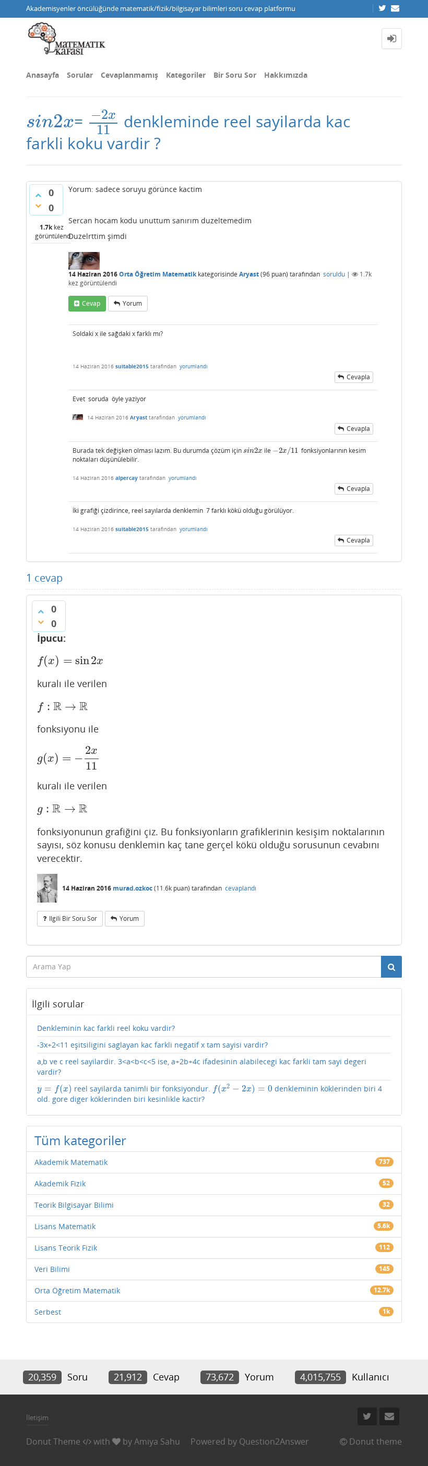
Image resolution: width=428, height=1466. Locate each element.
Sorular (80, 75)
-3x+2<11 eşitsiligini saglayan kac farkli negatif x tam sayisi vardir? (152, 1045)
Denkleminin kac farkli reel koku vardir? (106, 1028)
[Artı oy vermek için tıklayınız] (38, 195)
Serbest (47, 1312)
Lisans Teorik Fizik (65, 1248)
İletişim (37, 1417)
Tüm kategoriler (80, 1140)
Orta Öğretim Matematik (157, 274)
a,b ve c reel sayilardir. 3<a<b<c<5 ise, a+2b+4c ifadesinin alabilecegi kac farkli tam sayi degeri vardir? (201, 1066)
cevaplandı (240, 888)
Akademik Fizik (60, 1183)
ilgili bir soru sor (73, 918)
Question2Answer (274, 1441)
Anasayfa (42, 75)
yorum (132, 303)
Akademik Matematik (71, 1162)
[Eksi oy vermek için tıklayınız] (38, 205)
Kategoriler (186, 75)
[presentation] (50, 121)
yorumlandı (194, 366)
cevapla (358, 376)
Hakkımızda (285, 75)
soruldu (334, 274)
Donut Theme (53, 1441)
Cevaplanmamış (129, 75)
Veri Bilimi (52, 1269)
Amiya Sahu (157, 1441)
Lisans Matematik (65, 1226)
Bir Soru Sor (234, 75)
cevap (91, 303)
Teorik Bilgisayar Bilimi (74, 1205)
